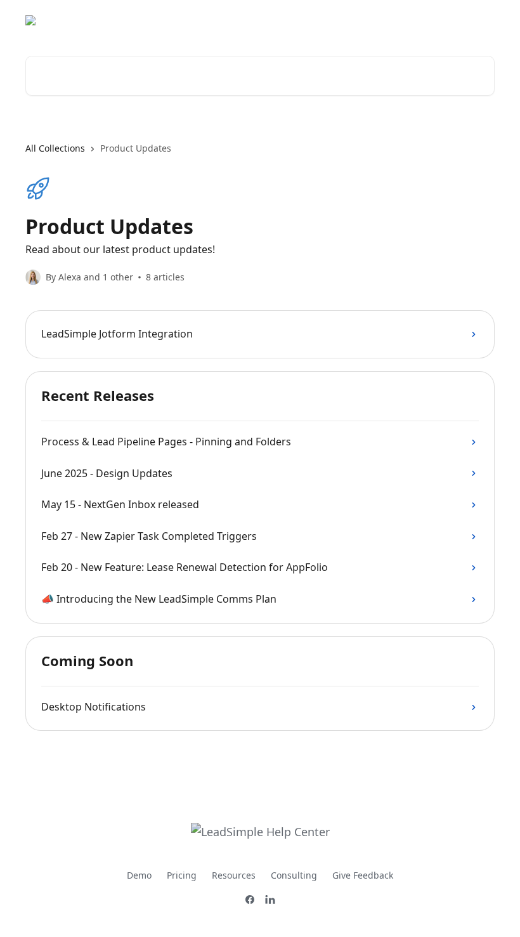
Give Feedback (362, 875)
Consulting (294, 875)
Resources (234, 875)
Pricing (182, 875)
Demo (139, 875)
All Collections (55, 148)
